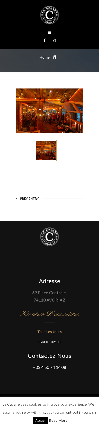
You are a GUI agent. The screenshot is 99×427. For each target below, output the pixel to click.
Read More (58, 420)
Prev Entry (29, 198)
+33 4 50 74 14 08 (49, 367)
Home (44, 57)
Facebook (45, 40)
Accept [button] (40, 420)
